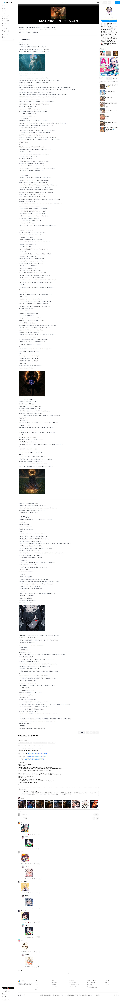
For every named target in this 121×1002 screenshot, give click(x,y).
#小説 (25, 745)
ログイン (117, 2)
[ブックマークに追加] (91, 732)
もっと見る (115, 78)
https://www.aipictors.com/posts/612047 (35, 758)
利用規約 (3, 997)
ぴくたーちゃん (4, 994)
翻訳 (18, 784)
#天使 (19, 745)
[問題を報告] (35, 834)
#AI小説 (29, 745)
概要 (2, 993)
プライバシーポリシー (5, 999)
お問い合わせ (4, 996)
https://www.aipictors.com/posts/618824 (34, 759)
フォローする (109, 20)
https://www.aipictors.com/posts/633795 (36, 756)
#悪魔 (22, 745)
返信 (38, 834)
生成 (105, 2)
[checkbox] (21, 818)
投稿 (109, 2)
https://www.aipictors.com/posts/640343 (37, 753)
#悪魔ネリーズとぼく (36, 745)
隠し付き (24, 818)
